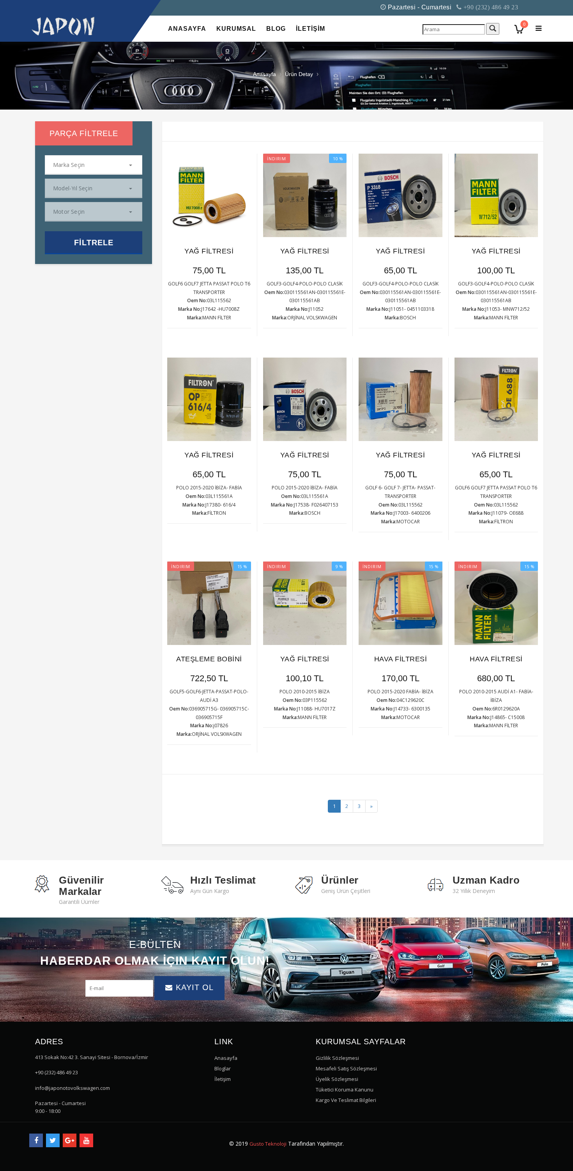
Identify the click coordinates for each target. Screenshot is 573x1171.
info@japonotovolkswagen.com (72, 1087)
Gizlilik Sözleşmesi (337, 1057)
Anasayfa (264, 74)
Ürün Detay (299, 74)
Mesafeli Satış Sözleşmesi (346, 1068)
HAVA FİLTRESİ (400, 659)
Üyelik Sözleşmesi (337, 1078)
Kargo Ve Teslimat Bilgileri (346, 1100)
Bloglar (222, 1068)
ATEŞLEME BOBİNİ (209, 659)
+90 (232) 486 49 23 (490, 7)
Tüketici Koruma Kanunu (344, 1089)
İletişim (222, 1078)
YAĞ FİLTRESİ (208, 251)
